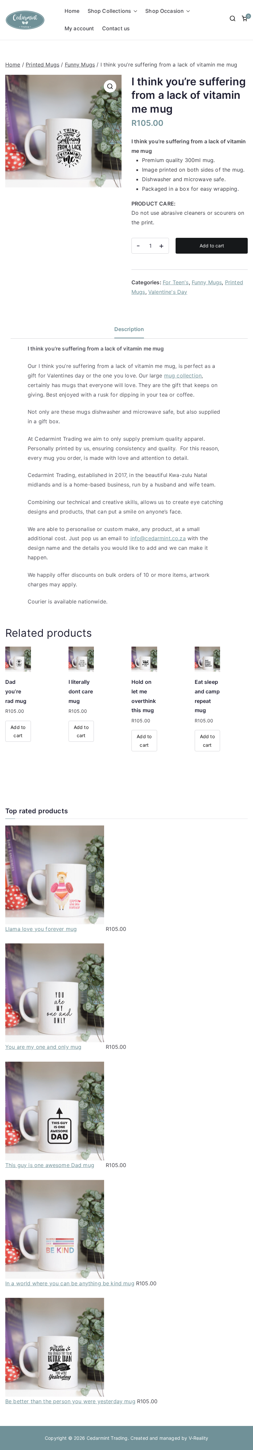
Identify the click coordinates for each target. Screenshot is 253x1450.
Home (72, 11)
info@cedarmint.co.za (158, 538)
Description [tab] (129, 329)
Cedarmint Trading (107, 1438)
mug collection (183, 375)
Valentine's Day (167, 292)
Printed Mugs (42, 64)
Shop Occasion (164, 11)
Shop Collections (109, 11)
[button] (134, 11)
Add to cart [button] (18, 731)
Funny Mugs (80, 64)
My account (79, 28)
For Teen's (176, 282)
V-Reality (198, 1438)
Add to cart (212, 245)
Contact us (116, 28)
